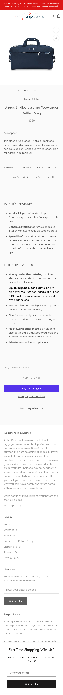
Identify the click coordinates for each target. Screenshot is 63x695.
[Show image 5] (38, 90)
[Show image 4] (35, 90)
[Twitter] (12, 506)
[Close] (57, 646)
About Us (9, 535)
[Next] (44, 90)
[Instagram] (20, 506)
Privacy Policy (11, 558)
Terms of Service (14, 552)
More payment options (31, 396)
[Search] (53, 16)
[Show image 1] (25, 90)
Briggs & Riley (31, 99)
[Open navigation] (4, 16)
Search (8, 524)
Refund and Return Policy (18, 541)
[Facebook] (5, 506)
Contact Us (10, 530)
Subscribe (31, 683)
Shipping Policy (12, 546)
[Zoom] (56, 30)
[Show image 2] (28, 90)
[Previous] (18, 90)
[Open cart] (58, 16)
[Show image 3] (31, 90)
